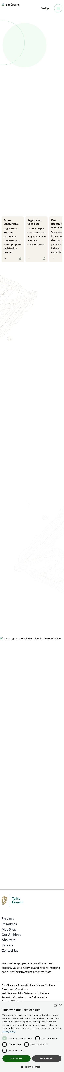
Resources (9, 924)
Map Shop (9, 929)
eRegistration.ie (12, 819)
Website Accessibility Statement (18, 993)
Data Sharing (8, 985)
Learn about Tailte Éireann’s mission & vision (33, 615)
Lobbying (42, 993)
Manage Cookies (44, 985)
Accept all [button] (16, 1058)
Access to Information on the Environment (23, 997)
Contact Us (10, 950)
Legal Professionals (15, 206)
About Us (8, 940)
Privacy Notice (25, 985)
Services (8, 919)
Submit (59, 134)
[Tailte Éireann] (11, 8)
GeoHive (7, 830)
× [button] (60, 1005)
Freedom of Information (14, 989)
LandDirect (9, 807)
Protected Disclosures (13, 1001)
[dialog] (32, 1036)
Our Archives (11, 935)
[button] (32, 1066)
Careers (7, 945)
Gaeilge (45, 8)
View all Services (16, 271)
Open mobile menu (58, 8)
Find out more (16, 119)
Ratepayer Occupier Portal (18, 842)
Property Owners (42, 206)
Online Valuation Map (15, 853)
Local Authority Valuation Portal (22, 865)
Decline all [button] (46, 1058)
